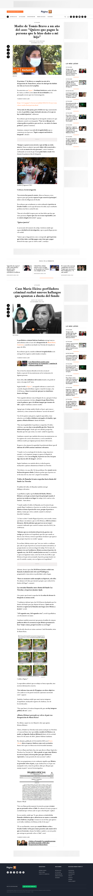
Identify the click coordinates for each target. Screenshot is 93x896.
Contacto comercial (44, 874)
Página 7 (30, 90)
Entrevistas (13, 16)
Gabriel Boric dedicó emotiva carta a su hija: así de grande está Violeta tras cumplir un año (41, 268)
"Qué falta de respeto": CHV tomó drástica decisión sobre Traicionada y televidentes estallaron (13, 269)
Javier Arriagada (40, 41)
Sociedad (50, 16)
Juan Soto (40, 300)
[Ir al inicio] (8, 17)
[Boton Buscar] (65, 17)
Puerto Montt (72, 881)
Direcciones (42, 872)
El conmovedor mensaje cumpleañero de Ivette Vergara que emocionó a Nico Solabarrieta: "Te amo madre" (68, 269)
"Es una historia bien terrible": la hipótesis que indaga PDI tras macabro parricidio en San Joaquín (71, 141)
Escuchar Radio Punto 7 (14, 11)
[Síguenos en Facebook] (77, 17)
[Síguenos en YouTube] (79, 17)
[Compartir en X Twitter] (8, 49)
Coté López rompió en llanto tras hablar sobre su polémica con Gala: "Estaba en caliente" (72, 95)
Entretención (31, 16)
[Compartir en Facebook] (8, 46)
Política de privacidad (12, 886)
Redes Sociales (41, 16)
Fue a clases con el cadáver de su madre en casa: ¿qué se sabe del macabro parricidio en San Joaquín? (72, 118)
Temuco (70, 875)
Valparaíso (71, 870)
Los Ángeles (71, 874)
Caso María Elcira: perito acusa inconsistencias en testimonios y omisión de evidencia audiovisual (42, 363)
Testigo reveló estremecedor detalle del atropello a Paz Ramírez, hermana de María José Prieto (71, 72)
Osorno (70, 879)
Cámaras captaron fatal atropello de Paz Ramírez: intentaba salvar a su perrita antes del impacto (72, 83)
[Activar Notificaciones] (68, 17)
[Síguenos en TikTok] (82, 17)
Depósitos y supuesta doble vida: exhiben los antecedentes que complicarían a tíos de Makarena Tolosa (72, 129)
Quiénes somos (42, 870)
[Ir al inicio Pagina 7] (46, 11)
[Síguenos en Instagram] (74, 17)
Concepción (71, 872)
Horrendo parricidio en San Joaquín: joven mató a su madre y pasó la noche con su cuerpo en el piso (72, 106)
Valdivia (70, 877)
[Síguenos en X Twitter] (71, 17)
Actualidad (22, 16)
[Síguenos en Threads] (85, 17)
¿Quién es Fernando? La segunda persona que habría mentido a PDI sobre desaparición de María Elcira (41, 843)
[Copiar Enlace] (8, 53)
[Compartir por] (8, 56)
